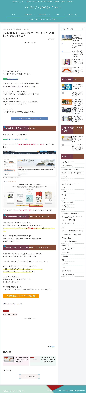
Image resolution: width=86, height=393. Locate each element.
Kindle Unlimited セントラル (16, 139)
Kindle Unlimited (12, 79)
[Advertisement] (29, 56)
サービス (7, 311)
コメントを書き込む (29, 376)
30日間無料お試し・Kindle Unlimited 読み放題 (21, 296)
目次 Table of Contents (25, 118)
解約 (6, 314)
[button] (82, 29)
